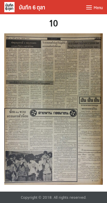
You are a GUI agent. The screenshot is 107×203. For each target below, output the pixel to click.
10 (53, 23)
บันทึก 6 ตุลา (32, 7)
